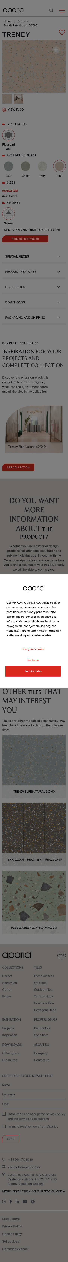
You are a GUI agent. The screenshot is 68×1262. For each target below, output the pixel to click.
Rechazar (33, 660)
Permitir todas (33, 671)
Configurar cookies (33, 649)
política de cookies (38, 635)
